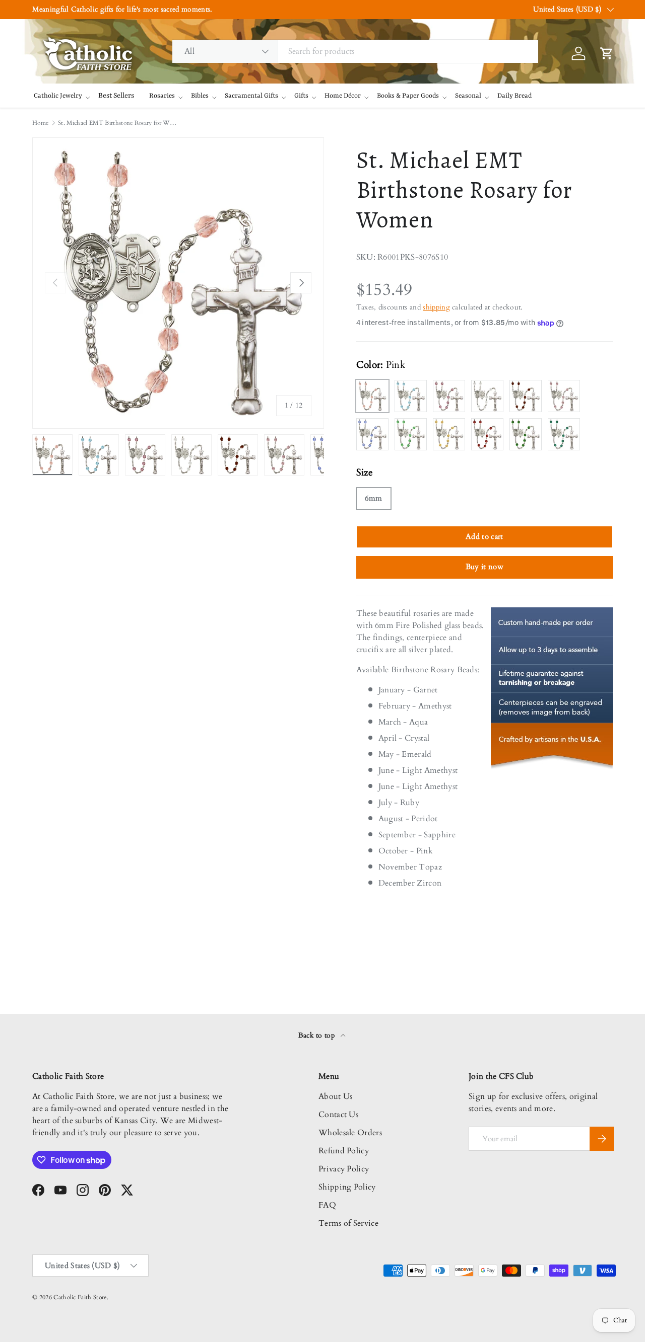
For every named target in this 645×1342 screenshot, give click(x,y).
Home (40, 123)
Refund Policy (343, 1150)
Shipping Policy (347, 1187)
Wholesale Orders (350, 1132)
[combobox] (355, 51)
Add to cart (484, 536)
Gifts (301, 96)
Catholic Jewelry (58, 96)
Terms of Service (348, 1223)
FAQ (327, 1205)
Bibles (200, 96)
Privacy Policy (343, 1168)
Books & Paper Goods (408, 96)
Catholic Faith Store (79, 1297)
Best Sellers (116, 96)
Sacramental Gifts (251, 96)
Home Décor (343, 96)
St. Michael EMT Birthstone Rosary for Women (118, 123)
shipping (436, 307)
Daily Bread (514, 96)
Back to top (317, 1035)
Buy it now (484, 567)
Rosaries (162, 96)
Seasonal (468, 96)
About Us (335, 1096)
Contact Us (338, 1114)
